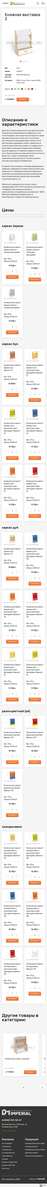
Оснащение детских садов (35, 1143)
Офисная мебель (31, 1153)
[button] (5, 1087)
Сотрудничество (8, 1153)
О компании (6, 1146)
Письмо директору (9, 1131)
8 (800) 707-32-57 (11, 1120)
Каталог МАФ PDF (8, 1165)
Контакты (5, 1168)
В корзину (12, 277)
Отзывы (5, 1159)
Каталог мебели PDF (9, 1162)
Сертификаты (7, 1156)
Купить (30, 1072)
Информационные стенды (35, 1150)
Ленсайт (41, 1179)
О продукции (7, 1150)
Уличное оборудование (34, 1156)
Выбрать (23, 99)
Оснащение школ (31, 1146)
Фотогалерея (7, 1143)
